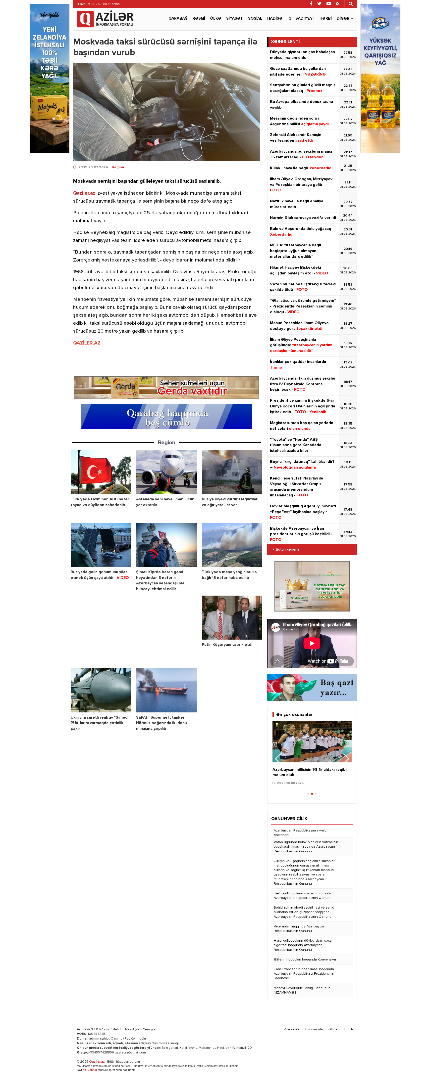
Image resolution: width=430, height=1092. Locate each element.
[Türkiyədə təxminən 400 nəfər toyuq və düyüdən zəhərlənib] (101, 472)
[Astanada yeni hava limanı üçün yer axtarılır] (166, 472)
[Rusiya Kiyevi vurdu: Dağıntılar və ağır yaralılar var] (232, 472)
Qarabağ (178, 19)
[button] (345, 758)
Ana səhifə (292, 1029)
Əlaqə (332, 1029)
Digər (343, 19)
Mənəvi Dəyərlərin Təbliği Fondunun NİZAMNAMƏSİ (302, 990)
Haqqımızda (314, 1029)
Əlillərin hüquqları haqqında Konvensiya (305, 959)
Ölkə (215, 19)
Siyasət (234, 19)
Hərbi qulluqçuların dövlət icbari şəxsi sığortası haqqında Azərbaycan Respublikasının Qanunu (303, 945)
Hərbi (326, 19)
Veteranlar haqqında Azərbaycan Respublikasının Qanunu (299, 929)
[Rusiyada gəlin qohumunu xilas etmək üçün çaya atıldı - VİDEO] (101, 545)
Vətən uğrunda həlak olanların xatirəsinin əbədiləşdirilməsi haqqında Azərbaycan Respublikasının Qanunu (306, 846)
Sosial (255, 19)
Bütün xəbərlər (288, 550)
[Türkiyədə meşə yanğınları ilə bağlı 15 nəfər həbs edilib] (232, 545)
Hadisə (274, 19)
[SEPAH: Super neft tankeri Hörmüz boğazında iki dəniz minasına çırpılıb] (166, 690)
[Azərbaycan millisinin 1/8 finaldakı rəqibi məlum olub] (312, 741)
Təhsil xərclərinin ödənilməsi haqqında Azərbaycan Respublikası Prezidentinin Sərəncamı (304, 973)
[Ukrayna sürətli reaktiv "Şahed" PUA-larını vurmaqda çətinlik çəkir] (101, 690)
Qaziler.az (84, 193)
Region (118, 167)
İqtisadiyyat (301, 19)
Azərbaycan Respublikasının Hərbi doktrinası (300, 833)
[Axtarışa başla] (350, 3)
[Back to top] (416, 1078)
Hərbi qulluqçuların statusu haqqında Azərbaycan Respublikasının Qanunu (302, 896)
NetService (90, 1070)
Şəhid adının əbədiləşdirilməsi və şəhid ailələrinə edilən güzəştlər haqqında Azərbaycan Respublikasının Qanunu (304, 912)
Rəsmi (199, 19)
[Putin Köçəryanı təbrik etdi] (232, 618)
